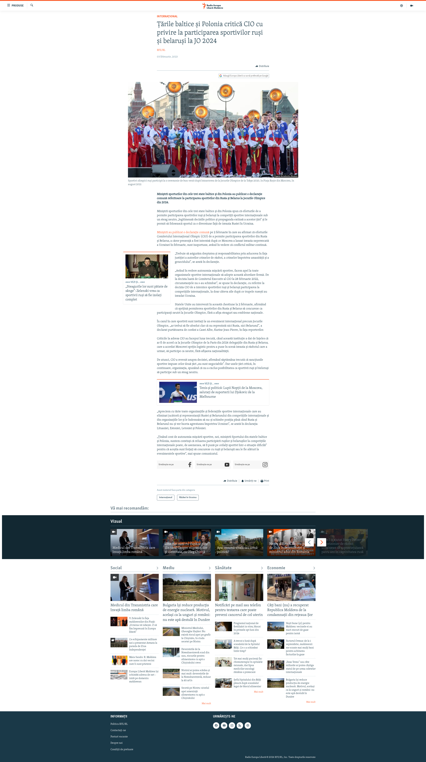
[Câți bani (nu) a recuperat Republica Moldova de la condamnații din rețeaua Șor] (291, 587)
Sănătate (223, 568)
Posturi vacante (119, 737)
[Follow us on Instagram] (232, 725)
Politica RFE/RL (119, 724)
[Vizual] (412, 5)
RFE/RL (161, 50)
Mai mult (206, 703)
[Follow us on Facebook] (216, 725)
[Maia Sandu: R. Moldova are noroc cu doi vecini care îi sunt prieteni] (118, 660)
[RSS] (240, 725)
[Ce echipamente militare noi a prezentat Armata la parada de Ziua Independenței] (118, 642)
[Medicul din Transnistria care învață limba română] (134, 542)
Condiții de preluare (121, 749)
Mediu (168, 568)
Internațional (167, 16)
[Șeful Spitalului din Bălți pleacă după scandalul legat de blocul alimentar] (223, 683)
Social (116, 568)
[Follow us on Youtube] (224, 725)
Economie (276, 568)
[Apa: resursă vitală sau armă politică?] (239, 542)
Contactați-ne (118, 730)
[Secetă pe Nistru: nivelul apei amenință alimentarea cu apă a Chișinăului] (171, 691)
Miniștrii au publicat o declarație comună (183, 232)
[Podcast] (402, 5)
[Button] (262, 66)
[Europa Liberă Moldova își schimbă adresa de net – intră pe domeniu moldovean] (118, 674)
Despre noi (116, 743)
